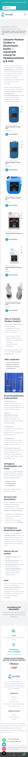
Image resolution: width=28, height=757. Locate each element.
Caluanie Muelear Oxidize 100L (12, 127)
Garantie (14, 719)
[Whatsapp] (4, 740)
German (8, 8)
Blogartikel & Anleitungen (12, 364)
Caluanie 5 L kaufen (10, 481)
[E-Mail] (4, 749)
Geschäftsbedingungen (14, 706)
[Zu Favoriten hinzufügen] (21, 106)
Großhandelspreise (11, 368)
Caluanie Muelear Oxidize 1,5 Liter (13, 268)
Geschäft (14, 714)
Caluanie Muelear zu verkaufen (14, 728)
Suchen (14, 754)
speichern (22, 730)
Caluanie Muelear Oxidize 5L (13, 233)
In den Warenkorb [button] (13, 134)
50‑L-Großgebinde (10, 485)
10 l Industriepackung (10, 483)
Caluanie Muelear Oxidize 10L (12, 198)
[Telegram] (4, 744)
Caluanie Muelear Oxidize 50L (12, 163)
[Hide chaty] (4, 753)
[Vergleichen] (21, 109)
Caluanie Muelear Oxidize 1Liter (12, 303)
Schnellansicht (21, 112)
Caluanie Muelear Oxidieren (11, 125)
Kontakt (14, 699)
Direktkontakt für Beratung (13, 366)
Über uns (14, 697)
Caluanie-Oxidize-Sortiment (13, 362)
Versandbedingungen (14, 717)
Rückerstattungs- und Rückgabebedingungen (14, 704)
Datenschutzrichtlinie (14, 701)
